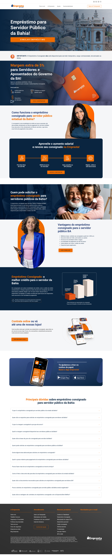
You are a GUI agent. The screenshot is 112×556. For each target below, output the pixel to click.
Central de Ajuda (41, 527)
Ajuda (58, 6)
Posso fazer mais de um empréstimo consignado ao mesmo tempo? (33, 466)
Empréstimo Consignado (63, 517)
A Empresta (51, 6)
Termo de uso (14, 524)
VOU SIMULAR (65, 250)
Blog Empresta (14, 531)
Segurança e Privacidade (17, 519)
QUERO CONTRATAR (56, 172)
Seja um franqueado (94, 6)
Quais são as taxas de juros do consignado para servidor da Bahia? (32, 438)
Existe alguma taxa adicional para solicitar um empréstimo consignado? (33, 452)
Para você (42, 6)
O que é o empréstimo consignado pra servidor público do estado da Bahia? (34, 410)
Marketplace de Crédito (40, 517)
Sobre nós (13, 514)
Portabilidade (60, 529)
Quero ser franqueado (39, 514)
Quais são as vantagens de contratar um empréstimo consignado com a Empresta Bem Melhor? (41, 494)
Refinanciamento (61, 526)
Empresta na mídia (15, 529)
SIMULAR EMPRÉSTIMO (32, 40)
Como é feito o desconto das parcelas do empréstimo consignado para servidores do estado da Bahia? (43, 473)
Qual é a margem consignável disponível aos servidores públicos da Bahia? (34, 431)
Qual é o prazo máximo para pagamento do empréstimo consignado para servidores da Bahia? (40, 459)
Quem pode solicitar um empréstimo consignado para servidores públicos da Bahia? (37, 445)
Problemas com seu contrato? (42, 519)
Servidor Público (61, 531)
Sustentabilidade (68, 6)
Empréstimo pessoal (62, 522)
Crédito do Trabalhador (63, 514)
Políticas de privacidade (17, 522)
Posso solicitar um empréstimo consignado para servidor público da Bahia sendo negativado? (40, 487)
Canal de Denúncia (39, 522)
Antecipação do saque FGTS (64, 519)
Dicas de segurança (16, 526)
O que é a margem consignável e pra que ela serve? (27, 424)
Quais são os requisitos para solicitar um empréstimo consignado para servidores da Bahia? (39, 417)
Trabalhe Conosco (15, 517)
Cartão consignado (62, 524)
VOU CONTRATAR (39, 101)
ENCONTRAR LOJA (20, 339)
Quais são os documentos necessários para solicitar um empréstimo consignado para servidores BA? (43, 480)
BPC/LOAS (60, 534)
